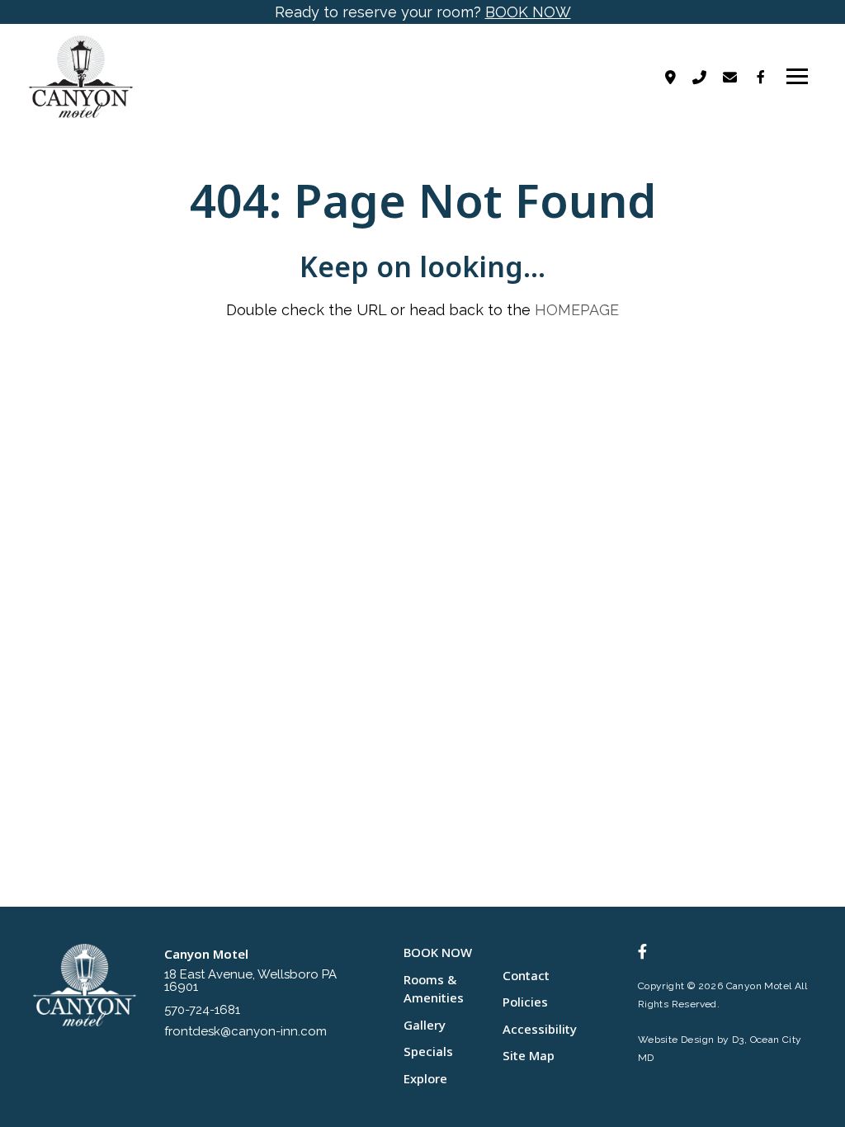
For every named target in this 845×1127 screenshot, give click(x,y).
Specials (428, 1051)
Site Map (529, 1055)
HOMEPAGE (577, 309)
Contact (526, 975)
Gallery (425, 1024)
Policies (525, 1001)
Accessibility (540, 1029)
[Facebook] (761, 76)
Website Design (676, 1039)
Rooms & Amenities (434, 989)
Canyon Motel (759, 986)
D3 (738, 1039)
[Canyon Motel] (84, 76)
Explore (425, 1078)
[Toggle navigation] (797, 76)
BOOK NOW (528, 12)
